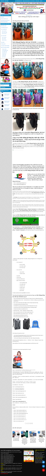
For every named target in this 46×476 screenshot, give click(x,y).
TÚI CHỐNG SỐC (4, 51)
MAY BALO (18, 372)
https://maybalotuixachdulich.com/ (20, 395)
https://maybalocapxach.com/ (8, 458)
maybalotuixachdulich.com (9, 454)
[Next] (45, 438)
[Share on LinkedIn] (32, 423)
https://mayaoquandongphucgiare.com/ (21, 397)
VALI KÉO (2, 42)
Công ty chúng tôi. (28, 191)
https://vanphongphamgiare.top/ (21, 401)
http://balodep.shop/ (18, 399)
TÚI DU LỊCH (19, 277)
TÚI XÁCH (22, 372)
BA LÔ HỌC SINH (4, 32)
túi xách (36, 139)
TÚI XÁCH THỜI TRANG (5, 45)
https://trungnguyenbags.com (8, 457)
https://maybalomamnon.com (20, 421)
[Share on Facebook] (25, 423)
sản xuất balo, (20, 168)
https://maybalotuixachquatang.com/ (21, 416)
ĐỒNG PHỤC (27, 372)
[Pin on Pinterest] (30, 423)
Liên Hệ (2, 17)
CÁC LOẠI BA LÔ (4, 29)
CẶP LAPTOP (4, 38)
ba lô (32, 139)
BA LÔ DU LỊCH (3, 25)
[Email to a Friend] (29, 423)
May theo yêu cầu (28, 15)
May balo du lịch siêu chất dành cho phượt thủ (5, 21)
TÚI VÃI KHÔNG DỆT (5, 50)
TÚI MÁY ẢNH (4, 54)
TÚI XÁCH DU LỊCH (4, 27)
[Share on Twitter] (27, 423)
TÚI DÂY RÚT (4, 55)
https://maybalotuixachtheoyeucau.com (21, 419)
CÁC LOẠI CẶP (3, 35)
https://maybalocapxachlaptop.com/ (22, 411)
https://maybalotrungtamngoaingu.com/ (22, 413)
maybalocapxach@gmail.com (21, 184)
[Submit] (10, 85)
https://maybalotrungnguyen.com (9, 456)
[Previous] (12, 438)
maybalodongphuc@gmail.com (19, 386)
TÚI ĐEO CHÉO (4, 49)
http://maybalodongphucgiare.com (9, 455)
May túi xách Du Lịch (4, 18)
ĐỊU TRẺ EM (22, 290)
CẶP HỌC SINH (22, 273)
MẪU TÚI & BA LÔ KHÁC (5, 47)
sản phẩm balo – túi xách (23, 193)
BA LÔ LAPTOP (22, 264)
